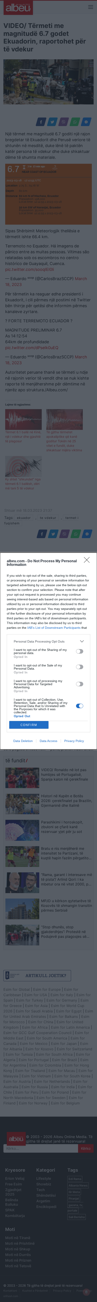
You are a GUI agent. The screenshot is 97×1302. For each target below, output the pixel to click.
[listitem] (48, 641)
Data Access (48, 741)
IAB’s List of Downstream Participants (54, 627)
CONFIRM (29, 725)
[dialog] (48, 651)
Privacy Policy (74, 741)
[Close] (88, 561)
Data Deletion (23, 741)
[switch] (79, 651)
